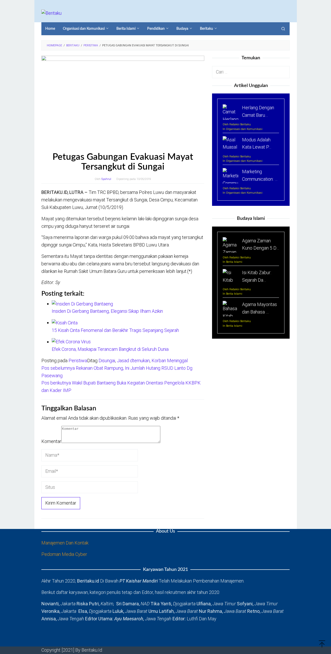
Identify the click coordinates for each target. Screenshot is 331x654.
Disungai (107, 360)
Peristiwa (78, 360)
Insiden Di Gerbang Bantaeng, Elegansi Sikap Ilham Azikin (107, 311)
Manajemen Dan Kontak (64, 543)
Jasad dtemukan (133, 360)
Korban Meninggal (170, 360)
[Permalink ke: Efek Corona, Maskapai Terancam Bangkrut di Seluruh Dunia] (71, 341)
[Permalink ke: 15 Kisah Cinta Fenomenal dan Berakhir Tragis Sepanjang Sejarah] (65, 322)
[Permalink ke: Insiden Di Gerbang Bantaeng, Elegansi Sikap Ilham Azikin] (82, 303)
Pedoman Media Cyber (64, 554)
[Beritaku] (51, 13)
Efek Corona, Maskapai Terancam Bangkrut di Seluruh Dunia (110, 349)
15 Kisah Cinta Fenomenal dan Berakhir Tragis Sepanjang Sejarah (115, 330)
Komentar (51, 441)
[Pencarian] (283, 28)
